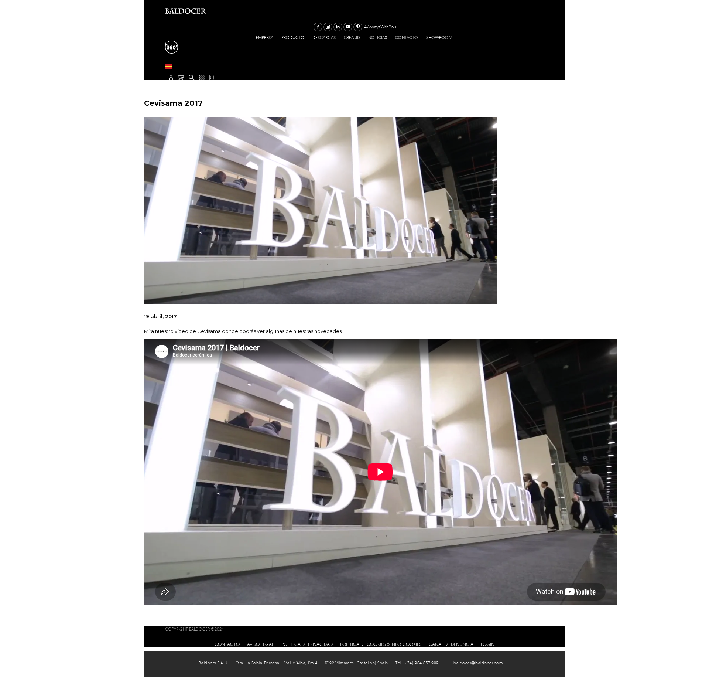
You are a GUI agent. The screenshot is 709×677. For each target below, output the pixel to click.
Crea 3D (352, 37)
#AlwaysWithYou (380, 27)
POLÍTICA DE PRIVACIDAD (307, 644)
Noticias (377, 37)
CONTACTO (227, 644)
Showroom (439, 37)
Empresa (264, 37)
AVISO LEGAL (260, 644)
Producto (292, 37)
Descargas (324, 37)
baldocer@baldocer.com (478, 663)
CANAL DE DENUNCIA (451, 644)
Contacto (406, 37)
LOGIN (487, 644)
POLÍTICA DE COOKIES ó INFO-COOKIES (380, 644)
